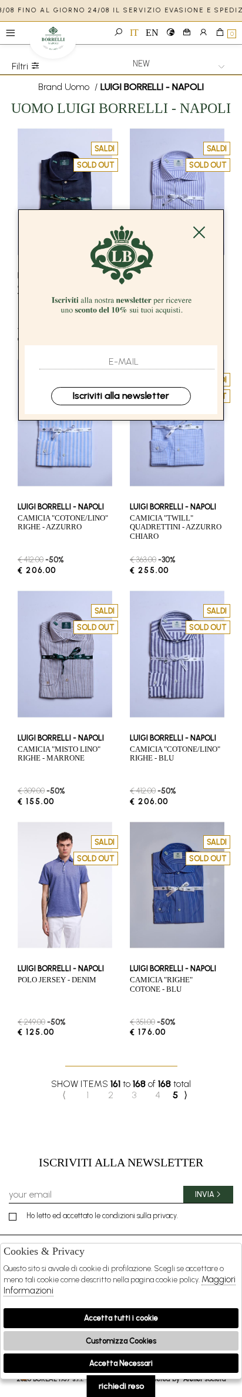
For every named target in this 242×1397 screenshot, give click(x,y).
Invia (204, 1194)
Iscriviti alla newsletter (121, 395)
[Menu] (10, 33)
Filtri (21, 66)
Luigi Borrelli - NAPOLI (52, 42)
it (134, 33)
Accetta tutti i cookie (121, 1317)
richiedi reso (121, 1386)
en (152, 33)
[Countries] (170, 33)
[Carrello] (219, 33)
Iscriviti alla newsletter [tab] (121, 1162)
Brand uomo (63, 86)
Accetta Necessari (121, 1363)
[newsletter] (186, 33)
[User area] (203, 33)
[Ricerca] (118, 33)
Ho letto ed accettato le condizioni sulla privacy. (102, 1215)
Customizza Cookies (121, 1340)
